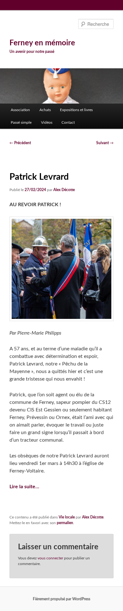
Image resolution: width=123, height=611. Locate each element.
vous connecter (50, 558)
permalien (65, 523)
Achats (45, 110)
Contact (68, 122)
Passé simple (21, 122)
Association (20, 110)
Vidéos (46, 122)
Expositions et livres (76, 110)
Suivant (105, 143)
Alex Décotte (64, 190)
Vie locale (67, 517)
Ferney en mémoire (42, 43)
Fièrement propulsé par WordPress (61, 599)
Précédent (20, 143)
